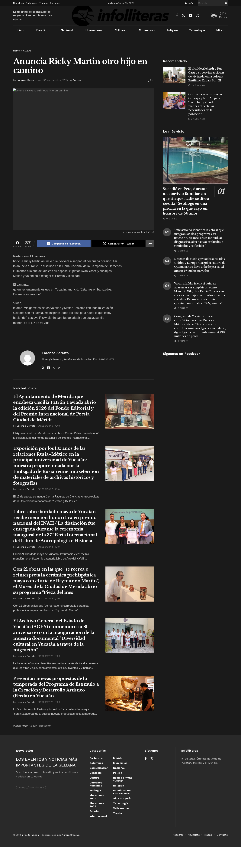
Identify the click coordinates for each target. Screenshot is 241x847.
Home (16, 50)
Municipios (120, 762)
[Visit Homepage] (120, 15)
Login (190, 3)
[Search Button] (225, 3)
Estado (94, 811)
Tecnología (197, 30)
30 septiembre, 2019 (55, 80)
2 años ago (197, 119)
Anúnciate (31, 3)
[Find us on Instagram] (197, 15)
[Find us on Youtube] (190, 15)
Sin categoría (122, 798)
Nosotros (18, 3)
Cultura (120, 30)
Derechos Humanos (95, 784)
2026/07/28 (46, 656)
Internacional (94, 30)
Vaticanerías (121, 808)
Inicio (20, 30)
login (25, 725)
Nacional (67, 30)
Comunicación (98, 767)
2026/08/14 (46, 547)
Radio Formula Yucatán (122, 779)
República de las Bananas (122, 792)
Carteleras (96, 758)
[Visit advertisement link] (120, 46)
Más (219, 30)
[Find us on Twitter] (183, 15)
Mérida (117, 758)
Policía (117, 772)
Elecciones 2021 (96, 797)
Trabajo (43, 3)
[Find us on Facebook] (177, 15)
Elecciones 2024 (96, 805)
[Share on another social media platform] (150, 243)
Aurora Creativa (70, 835)
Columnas (146, 30)
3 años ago (197, 85)
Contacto (55, 3)
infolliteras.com (31, 835)
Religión (172, 30)
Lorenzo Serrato (26, 80)
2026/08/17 (46, 489)
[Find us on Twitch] (204, 16)
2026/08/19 (46, 426)
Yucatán (41, 30)
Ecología (95, 790)
